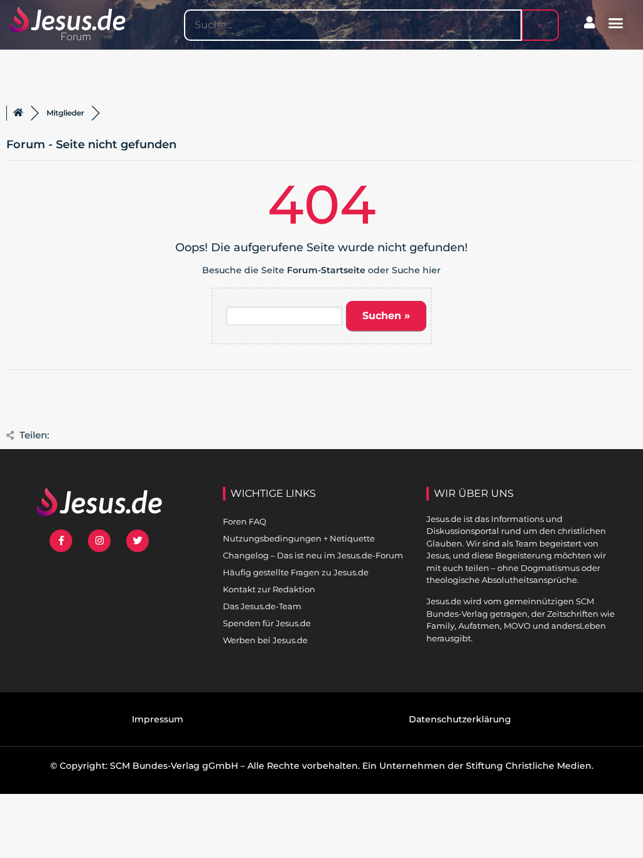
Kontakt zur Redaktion (269, 589)
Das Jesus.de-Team (262, 606)
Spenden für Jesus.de (267, 623)
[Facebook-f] (61, 540)
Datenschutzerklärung (460, 719)
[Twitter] (137, 540)
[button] (616, 23)
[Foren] (18, 113)
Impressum (157, 719)
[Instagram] (99, 540)
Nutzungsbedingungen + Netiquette (299, 538)
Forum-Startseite (326, 270)
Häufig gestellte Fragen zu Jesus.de (296, 572)
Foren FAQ (244, 521)
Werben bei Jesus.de (265, 640)
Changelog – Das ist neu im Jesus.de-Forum (313, 555)
